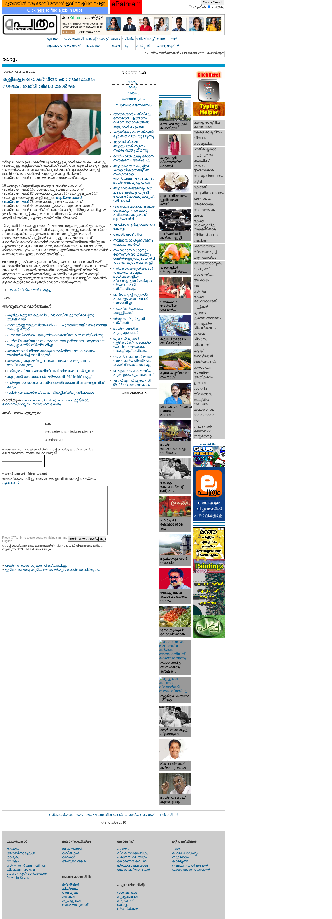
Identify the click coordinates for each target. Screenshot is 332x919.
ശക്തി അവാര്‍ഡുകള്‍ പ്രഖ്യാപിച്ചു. (36, 565)
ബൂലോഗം (180, 857)
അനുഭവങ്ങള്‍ (74, 861)
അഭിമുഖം (70, 892)
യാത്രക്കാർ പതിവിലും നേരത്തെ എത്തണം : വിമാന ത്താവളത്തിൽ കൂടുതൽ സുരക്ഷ (132, 120)
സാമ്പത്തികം (205, 210)
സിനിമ (200, 291)
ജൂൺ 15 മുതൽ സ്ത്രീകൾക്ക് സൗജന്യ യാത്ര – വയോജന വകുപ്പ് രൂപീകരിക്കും (132, 344)
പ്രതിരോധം (204, 246)
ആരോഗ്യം (204, 204)
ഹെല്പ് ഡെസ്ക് (185, 853)
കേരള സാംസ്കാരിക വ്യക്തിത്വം (205, 225)
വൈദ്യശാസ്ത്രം (16, 404)
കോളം (122, 905)
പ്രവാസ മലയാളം (132, 865)
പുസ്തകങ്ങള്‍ (127, 896)
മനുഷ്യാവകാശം (209, 193)
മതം (197, 286)
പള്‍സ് (123, 849)
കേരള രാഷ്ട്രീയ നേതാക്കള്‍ (207, 124)
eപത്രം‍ (218, 7)
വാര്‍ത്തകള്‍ (127, 892)
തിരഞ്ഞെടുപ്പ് (205, 252)
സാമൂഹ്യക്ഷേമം (46, 404)
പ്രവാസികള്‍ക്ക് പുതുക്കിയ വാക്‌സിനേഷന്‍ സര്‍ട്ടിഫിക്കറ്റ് (55, 335)
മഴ (196, 421)
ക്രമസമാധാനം (207, 318)
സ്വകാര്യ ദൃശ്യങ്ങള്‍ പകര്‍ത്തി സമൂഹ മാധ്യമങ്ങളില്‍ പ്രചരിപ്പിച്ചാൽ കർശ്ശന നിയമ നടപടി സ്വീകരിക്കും (133, 278)
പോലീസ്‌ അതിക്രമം (203, 375)
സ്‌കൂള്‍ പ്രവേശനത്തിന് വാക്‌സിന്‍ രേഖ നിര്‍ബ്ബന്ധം (51, 371)
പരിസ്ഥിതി (203, 198)
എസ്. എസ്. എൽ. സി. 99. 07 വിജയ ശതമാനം (132, 382)
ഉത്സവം (200, 383)
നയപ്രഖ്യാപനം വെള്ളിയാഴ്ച (128, 311)
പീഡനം (200, 339)
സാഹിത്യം (204, 274)
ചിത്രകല (70, 888)
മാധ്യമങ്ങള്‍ (205, 362)
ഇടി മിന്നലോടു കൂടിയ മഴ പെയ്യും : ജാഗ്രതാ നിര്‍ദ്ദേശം (52, 569)
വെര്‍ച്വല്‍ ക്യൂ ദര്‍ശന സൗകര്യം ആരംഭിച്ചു (133, 158)
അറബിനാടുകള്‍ (21, 853)
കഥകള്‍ (68, 857)
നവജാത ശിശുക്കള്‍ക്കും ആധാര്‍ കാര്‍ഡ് (133, 242)
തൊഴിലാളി (203, 356)
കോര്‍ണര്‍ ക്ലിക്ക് (131, 861)
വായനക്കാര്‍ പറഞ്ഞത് (191, 869)
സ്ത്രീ (198, 181)
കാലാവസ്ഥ (204, 409)
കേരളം (13, 849)
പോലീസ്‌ (201, 160)
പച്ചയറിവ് (125, 900)
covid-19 (201, 388)
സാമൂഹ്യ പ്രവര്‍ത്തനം (205, 326)
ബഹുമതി (202, 269)
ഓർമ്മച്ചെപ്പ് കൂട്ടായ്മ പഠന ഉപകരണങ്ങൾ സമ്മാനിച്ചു (130, 299)
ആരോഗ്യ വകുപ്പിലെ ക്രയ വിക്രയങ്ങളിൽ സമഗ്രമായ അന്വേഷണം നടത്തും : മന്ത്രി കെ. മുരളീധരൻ (133, 174)
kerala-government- (58, 400)
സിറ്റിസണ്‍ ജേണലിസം (26, 865)
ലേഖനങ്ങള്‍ (72, 849)
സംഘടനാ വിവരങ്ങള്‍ (104, 815)
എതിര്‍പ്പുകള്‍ (205, 149)
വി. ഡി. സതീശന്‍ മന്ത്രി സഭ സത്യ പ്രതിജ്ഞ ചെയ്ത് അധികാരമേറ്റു (133, 361)
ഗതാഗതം (202, 367)
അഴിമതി (201, 240)
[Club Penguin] (209, 466)
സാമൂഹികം (204, 143)
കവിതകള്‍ (70, 853)
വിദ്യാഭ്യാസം (206, 235)
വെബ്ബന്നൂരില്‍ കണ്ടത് (190, 865)
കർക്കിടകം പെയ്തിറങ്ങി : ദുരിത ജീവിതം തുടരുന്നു (134, 134)
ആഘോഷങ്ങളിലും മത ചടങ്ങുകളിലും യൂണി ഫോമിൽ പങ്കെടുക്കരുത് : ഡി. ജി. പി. (134, 194)
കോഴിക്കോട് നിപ (127, 234)
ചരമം (198, 215)
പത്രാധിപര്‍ (167, 815)
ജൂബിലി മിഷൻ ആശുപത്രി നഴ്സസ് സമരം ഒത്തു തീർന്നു (130, 146)
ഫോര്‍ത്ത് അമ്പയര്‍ (133, 869)
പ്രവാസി (202, 345)
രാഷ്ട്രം (13, 857)
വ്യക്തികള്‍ (127, 909)
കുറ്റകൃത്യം (204, 155)
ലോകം (13, 861)
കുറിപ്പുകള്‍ (71, 900)
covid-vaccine (32, 400)
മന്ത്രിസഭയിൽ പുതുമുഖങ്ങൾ (125, 330)
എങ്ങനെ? (10, 483)
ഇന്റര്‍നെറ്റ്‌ (203, 436)
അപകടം (201, 280)
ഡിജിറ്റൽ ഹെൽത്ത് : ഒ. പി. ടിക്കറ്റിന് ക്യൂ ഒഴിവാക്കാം (50, 392)
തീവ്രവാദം (203, 394)
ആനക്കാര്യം (205, 257)
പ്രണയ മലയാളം (132, 857)
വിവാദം (200, 138)
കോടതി (200, 187)
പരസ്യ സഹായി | (141, 815)
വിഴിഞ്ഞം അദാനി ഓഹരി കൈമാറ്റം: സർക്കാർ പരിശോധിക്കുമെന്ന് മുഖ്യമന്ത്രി (134, 212)
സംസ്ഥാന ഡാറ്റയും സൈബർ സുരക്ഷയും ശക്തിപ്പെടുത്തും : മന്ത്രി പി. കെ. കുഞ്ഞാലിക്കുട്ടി (134, 256)
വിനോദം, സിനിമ (21, 869)
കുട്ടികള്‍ (81, 400)
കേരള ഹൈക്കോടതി (205, 299)
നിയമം (199, 333)
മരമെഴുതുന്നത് (75, 905)
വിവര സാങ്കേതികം (132, 853)
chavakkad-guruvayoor (203, 428)
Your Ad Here (209, 444)
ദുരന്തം (200, 312)
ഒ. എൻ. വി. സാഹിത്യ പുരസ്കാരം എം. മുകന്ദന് (133, 373)
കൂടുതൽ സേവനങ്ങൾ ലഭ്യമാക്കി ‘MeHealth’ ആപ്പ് (49, 377)
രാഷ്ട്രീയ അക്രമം (201, 402)
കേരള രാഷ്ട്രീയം (208, 132)
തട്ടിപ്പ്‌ (198, 350)
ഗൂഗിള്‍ (199, 7)
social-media (204, 415)
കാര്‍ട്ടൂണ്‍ (180, 861)
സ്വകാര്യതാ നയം (66, 815)
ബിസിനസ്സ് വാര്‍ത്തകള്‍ (27, 873)
